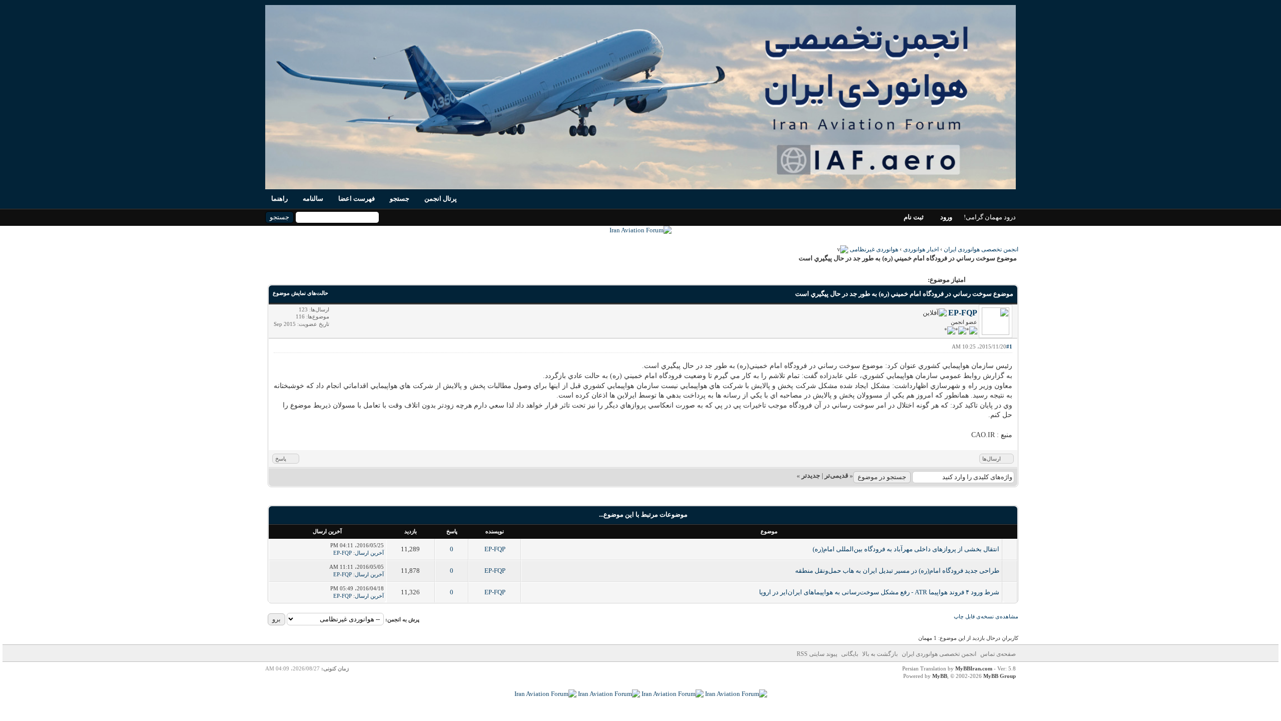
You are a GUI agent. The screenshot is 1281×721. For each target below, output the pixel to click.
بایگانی (849, 653)
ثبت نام (914, 217)
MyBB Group (999, 676)
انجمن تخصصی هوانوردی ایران (981, 249)
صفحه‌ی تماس (998, 653)
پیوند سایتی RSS (817, 653)
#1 (1009, 346)
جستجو (399, 198)
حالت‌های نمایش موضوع (300, 293)
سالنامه (313, 198)
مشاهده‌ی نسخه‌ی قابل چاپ (986, 616)
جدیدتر (811, 475)
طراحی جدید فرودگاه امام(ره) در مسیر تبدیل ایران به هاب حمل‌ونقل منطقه (897, 570)
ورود (946, 217)
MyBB (939, 676)
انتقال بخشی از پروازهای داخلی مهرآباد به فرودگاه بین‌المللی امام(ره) (906, 549)
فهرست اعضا (356, 198)
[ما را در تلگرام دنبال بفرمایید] (640, 230)
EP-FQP (962, 312)
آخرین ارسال (369, 553)
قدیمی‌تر (836, 475)
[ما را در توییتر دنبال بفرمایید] (545, 693)
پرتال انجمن (440, 198)
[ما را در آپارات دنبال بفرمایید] (609, 693)
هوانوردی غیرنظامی (874, 249)
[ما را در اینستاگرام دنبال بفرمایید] (673, 693)
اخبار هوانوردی (921, 249)
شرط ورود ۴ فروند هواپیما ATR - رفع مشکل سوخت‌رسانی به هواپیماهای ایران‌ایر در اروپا (879, 592)
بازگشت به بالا (880, 653)
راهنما (279, 198)
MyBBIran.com (973, 668)
